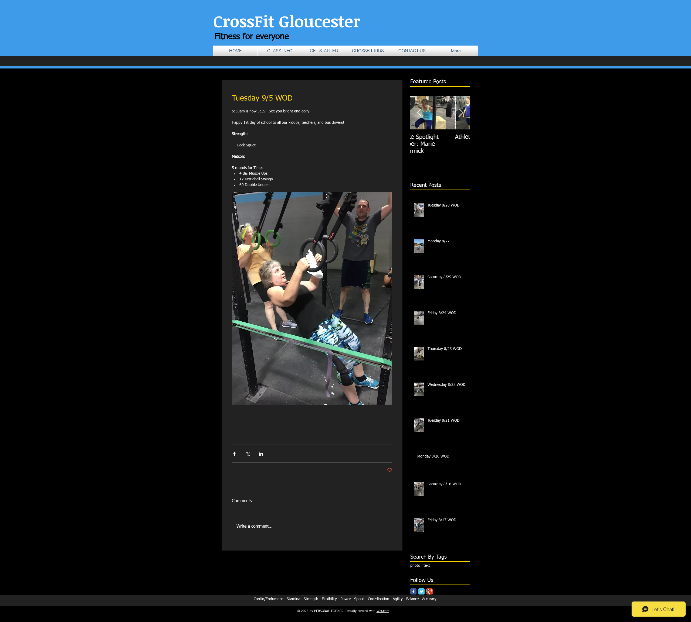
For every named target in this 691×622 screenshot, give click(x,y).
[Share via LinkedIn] (260, 453)
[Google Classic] (429, 591)
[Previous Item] (418, 113)
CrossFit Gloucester (286, 21)
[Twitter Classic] (421, 591)
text (427, 566)
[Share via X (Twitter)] (247, 453)
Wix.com (383, 611)
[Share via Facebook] (234, 453)
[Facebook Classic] (413, 591)
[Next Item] (461, 113)
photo (415, 566)
